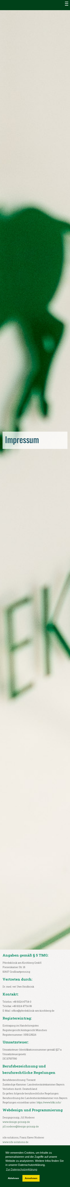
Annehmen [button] (31, 1178)
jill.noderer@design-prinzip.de (21, 1126)
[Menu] (66, 3)
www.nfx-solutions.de (15, 1142)
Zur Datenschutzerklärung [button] (21, 1169)
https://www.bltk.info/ (49, 1102)
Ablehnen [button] (13, 1178)
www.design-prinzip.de (16, 1122)
